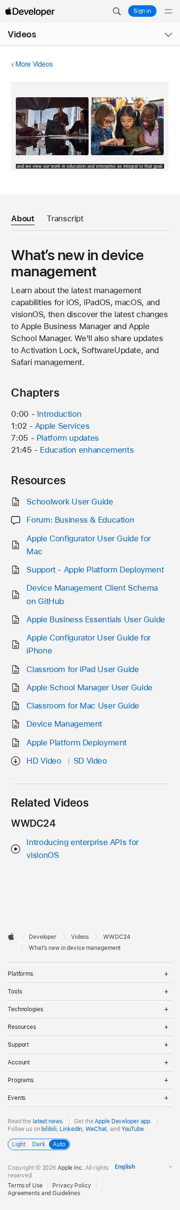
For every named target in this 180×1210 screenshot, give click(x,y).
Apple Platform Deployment (76, 742)
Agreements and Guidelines (44, 1193)
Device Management (64, 724)
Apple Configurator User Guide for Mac (88, 545)
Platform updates (67, 438)
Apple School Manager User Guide (89, 687)
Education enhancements (86, 450)
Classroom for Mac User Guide (82, 705)
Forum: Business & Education (80, 520)
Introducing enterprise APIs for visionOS (82, 848)
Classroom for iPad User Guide (82, 669)
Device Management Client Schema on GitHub (91, 594)
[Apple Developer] (30, 11)
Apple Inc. (71, 1167)
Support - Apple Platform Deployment (95, 569)
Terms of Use (25, 1185)
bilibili (48, 1129)
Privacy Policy (71, 1185)
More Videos (33, 64)
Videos (22, 34)
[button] (116, 11)
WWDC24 (116, 937)
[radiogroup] (39, 1144)
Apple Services (62, 426)
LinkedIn (71, 1129)
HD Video (43, 760)
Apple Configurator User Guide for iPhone (88, 644)
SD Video (90, 760)
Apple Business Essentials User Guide (95, 619)
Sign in (142, 11)
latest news (47, 1121)
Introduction (59, 414)
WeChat (96, 1129)
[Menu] (168, 11)
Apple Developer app (122, 1121)
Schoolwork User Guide (69, 501)
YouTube (132, 1129)
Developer (43, 937)
